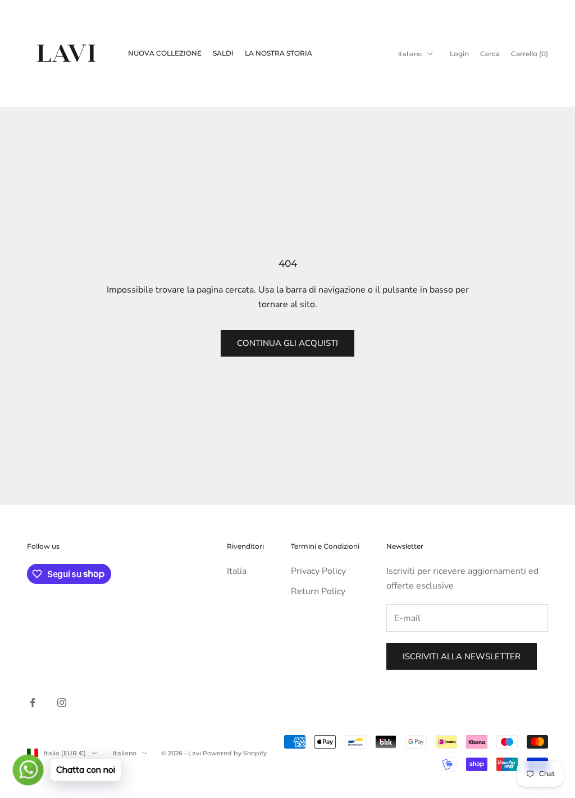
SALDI (223, 53)
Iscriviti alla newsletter (462, 656)
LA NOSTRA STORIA (278, 53)
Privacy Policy (318, 571)
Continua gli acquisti (287, 343)
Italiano (410, 54)
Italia (237, 571)
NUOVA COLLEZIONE (165, 53)
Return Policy (318, 591)
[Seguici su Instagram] (61, 702)
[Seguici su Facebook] (32, 702)
